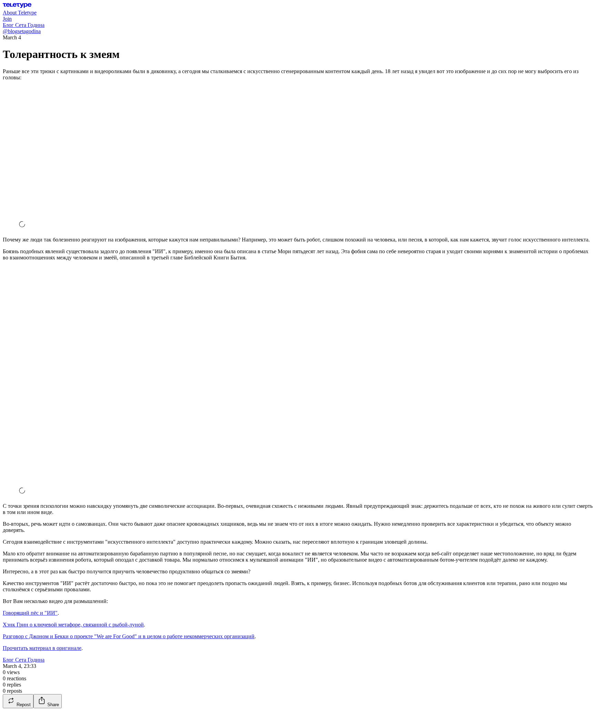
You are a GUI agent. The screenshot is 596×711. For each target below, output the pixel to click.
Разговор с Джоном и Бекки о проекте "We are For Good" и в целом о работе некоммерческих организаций (129, 636)
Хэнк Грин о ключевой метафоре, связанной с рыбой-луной (73, 625)
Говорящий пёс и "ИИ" (30, 613)
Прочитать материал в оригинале (42, 648)
